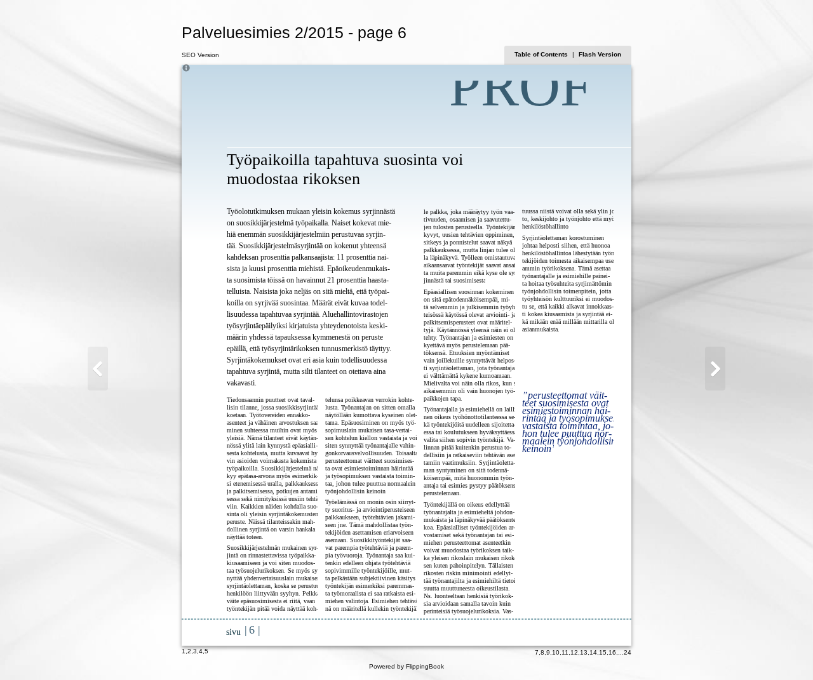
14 (593, 652)
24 (627, 652)
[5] (97, 368)
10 (556, 652)
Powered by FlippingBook (406, 666)
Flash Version (600, 54)
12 (574, 652)
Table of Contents (542, 54)
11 (564, 652)
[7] (715, 368)
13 (584, 652)
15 (603, 652)
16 (612, 652)
